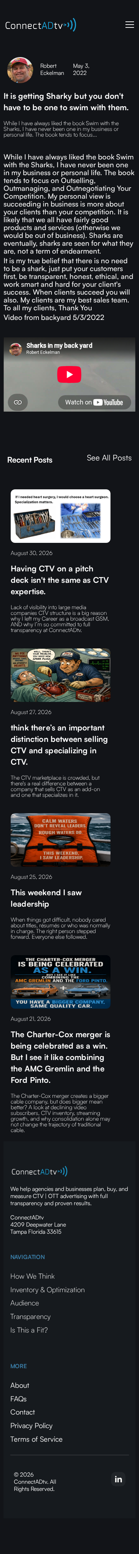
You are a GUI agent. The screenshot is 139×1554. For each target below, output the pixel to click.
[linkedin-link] (118, 1479)
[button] (128, 24)
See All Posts (109, 457)
